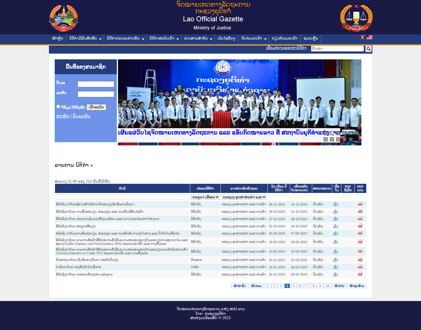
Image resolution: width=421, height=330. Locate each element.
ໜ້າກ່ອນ (256, 286)
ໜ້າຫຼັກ (57, 38)
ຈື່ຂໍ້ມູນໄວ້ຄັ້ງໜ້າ (73, 107)
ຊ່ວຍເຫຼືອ (311, 38)
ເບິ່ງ (335, 204)
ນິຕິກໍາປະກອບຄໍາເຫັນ (123, 38)
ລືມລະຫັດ (82, 116)
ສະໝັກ (62, 116)
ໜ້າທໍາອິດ (239, 286)
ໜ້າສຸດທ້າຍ (357, 286)
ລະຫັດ (62, 93)
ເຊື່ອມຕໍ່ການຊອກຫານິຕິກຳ (286, 48)
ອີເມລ (62, 83)
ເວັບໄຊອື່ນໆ (226, 38)
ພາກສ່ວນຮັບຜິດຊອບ (244, 188)
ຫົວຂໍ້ (122, 188)
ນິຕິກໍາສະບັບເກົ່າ (161, 38)
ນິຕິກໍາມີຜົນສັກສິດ (83, 38)
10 (327, 286)
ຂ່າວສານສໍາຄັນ (196, 38)
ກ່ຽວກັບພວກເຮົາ (285, 38)
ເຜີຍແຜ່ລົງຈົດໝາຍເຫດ (299, 188)
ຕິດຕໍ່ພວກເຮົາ (251, 38)
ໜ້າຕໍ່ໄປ (339, 286)
